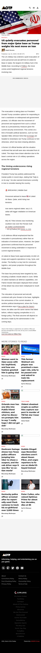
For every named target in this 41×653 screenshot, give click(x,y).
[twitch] (8, 568)
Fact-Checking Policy (9, 581)
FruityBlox (20, 631)
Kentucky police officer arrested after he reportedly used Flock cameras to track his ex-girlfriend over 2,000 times (10, 502)
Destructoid (20, 615)
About (4, 576)
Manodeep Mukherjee (9, 375)
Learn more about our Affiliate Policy (11, 334)
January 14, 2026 (26, 229)
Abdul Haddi (25, 421)
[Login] (37, 8)
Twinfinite (20, 599)
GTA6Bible (20, 636)
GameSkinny (20, 620)
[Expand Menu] (34, 8)
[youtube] (22, 568)
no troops (30, 136)
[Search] (30, 8)
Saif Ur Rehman (26, 384)
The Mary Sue (20, 625)
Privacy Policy (6, 584)
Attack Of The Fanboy (20, 604)
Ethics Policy (22, 578)
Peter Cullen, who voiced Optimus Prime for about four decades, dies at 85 (30, 499)
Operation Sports (21, 623)
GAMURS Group (35, 641)
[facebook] (17, 568)
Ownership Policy (24, 581)
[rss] (3, 568)
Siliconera (20, 609)
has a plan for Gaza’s (26, 306)
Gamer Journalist (20, 617)
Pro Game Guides (20, 596)
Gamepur (20, 601)
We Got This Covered (20, 612)
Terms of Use (22, 584)
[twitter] (13, 568)
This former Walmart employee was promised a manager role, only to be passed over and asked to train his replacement (30, 370)
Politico (24, 66)
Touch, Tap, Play (20, 628)
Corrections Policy (8, 578)
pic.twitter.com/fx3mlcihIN (15, 227)
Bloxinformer (20, 633)
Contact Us (22, 576)
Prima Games (20, 607)
